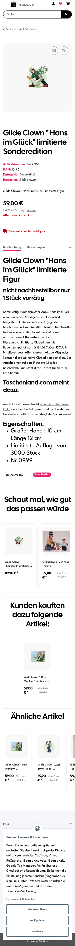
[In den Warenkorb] (6, 41)
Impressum (12, 899)
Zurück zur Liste (14, 29)
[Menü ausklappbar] (5, 2)
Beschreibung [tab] (12, 247)
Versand (31, 210)
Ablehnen (37, 931)
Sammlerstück (42, 474)
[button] (53, 4)
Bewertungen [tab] (36, 247)
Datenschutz (29, 899)
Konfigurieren (37, 920)
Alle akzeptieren (37, 909)
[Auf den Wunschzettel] (64, 50)
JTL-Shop (43, 941)
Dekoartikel (27, 174)
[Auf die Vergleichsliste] (54, 50)
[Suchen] (66, 14)
